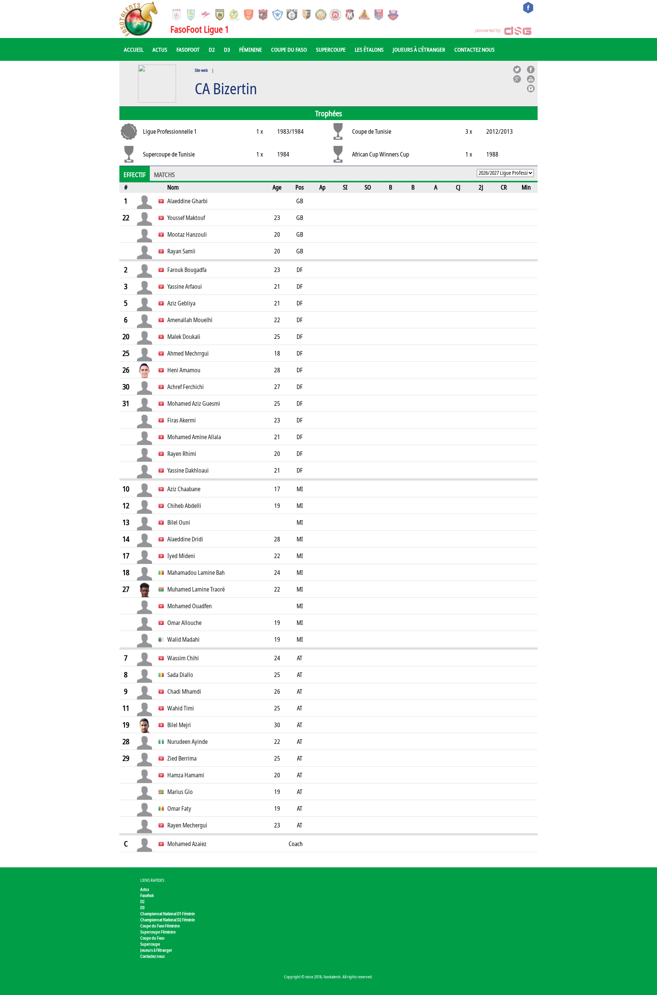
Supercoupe (331, 49)
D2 (212, 49)
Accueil (133, 49)
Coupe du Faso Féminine (160, 926)
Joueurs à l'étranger (419, 49)
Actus (159, 49)
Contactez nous (474, 49)
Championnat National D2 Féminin (167, 919)
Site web (201, 70)
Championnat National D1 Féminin (167, 913)
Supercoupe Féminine (158, 932)
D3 (227, 49)
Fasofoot (188, 49)
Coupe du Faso (289, 49)
